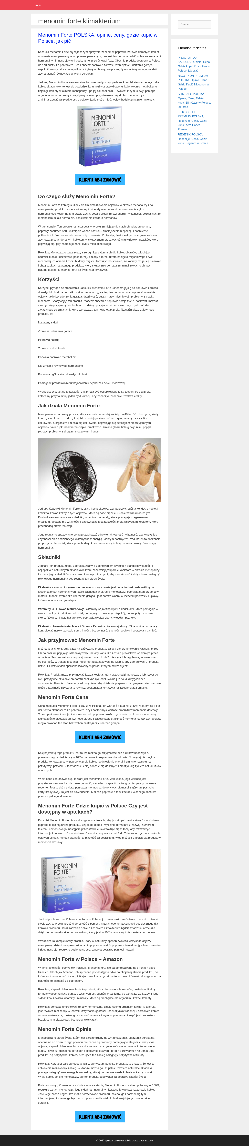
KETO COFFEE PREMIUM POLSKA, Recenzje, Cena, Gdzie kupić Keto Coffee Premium (192, 121)
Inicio (37, 5)
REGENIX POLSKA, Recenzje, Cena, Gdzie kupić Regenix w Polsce (193, 139)
